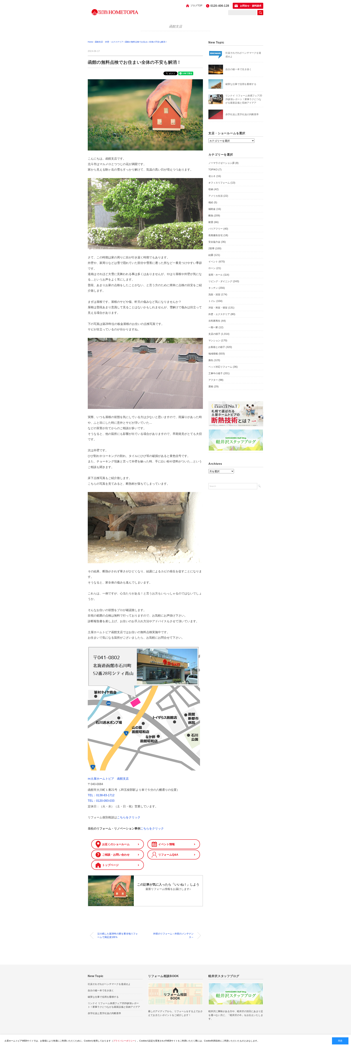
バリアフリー (215, 228)
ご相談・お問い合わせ (116, 854)
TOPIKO (213, 169)
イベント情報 (166, 844)
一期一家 (213, 327)
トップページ (110, 865)
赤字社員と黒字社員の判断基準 (242, 114)
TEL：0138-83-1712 (101, 795)
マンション (214, 340)
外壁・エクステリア (219, 314)
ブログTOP (196, 5)
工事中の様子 (215, 373)
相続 (210, 202)
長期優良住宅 (215, 235)
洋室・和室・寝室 (217, 307)
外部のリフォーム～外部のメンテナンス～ (173, 935)
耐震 (210, 222)
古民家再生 (214, 320)
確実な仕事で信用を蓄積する (240, 84)
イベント (213, 261)
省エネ (212, 176)
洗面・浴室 (214, 294)
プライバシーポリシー (124, 1041)
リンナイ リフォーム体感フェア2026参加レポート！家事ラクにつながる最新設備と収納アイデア (243, 99)
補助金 (212, 209)
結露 (210, 255)
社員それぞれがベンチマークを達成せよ (109, 984)
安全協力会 (214, 242)
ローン (212, 268)
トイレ (212, 301)
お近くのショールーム (116, 844)
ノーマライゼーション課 (221, 163)
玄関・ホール (215, 274)
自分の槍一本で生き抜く (238, 69)
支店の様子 (214, 334)
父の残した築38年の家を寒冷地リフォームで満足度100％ (117, 935)
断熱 (210, 215)
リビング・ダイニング (220, 281)
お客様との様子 (216, 347)
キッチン (213, 288)
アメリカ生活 (215, 195)
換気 (210, 360)
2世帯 (211, 248)
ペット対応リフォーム (220, 366)
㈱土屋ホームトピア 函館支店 (108, 778)
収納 (210, 189)
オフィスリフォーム (219, 182)
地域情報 (213, 353)
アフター (213, 380)
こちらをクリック (128, 817)
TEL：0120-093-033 (101, 800)
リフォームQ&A (168, 854)
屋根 (210, 386)
